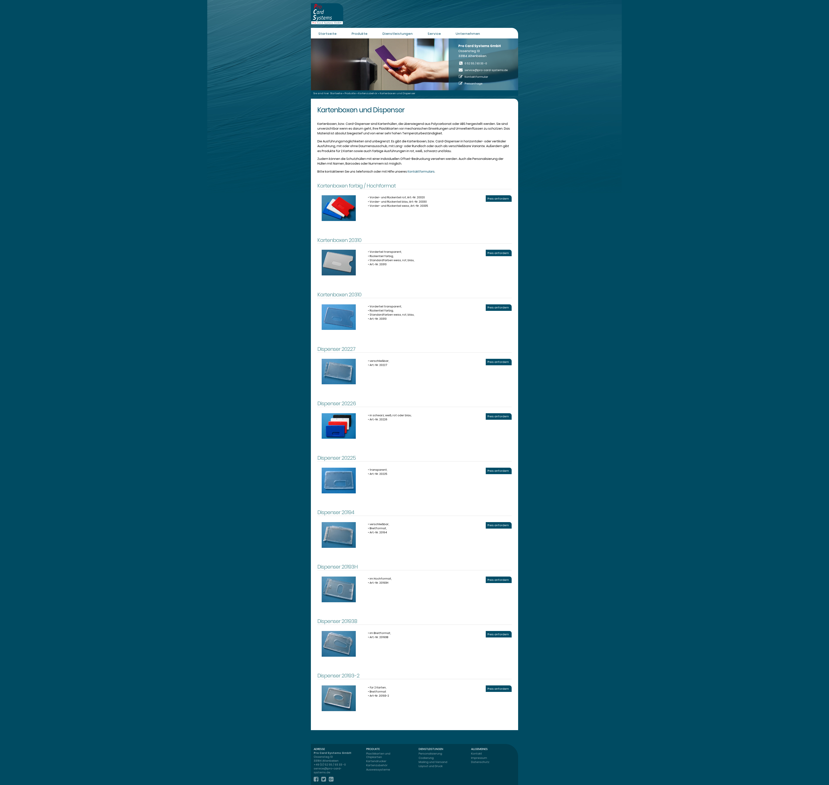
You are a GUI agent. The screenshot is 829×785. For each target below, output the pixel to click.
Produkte (360, 33)
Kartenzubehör (367, 93)
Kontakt (476, 753)
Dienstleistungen (398, 33)
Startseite (327, 33)
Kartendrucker (376, 761)
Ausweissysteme (378, 769)
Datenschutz (480, 762)
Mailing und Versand (433, 762)
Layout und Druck (431, 766)
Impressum (479, 758)
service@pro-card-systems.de (486, 70)
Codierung (426, 758)
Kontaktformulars (421, 171)
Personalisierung (430, 753)
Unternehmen (468, 33)
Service (434, 33)
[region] (414, 64)
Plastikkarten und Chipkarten (378, 755)
